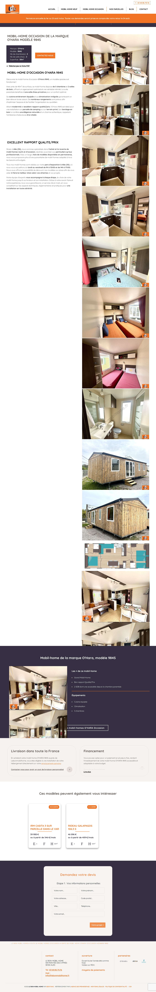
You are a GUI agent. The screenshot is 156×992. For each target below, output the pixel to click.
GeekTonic (50, 986)
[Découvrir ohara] (123, 961)
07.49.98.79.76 (55, 970)
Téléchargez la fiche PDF (19, 66)
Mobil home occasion (93, 9)
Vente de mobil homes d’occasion (44, 943)
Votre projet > (97, 925)
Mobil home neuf (69, 9)
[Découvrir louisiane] (144, 961)
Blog (131, 9)
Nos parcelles (116, 9)
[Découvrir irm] (135, 961)
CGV (130, 986)
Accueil (51, 9)
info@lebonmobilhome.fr (57, 975)
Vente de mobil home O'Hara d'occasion (78, 943)
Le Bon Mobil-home (19, 943)
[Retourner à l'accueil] (12, 9)
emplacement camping (51, 763)
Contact (143, 9)
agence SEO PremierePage (80, 986)
